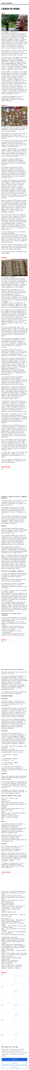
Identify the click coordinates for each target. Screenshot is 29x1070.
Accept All (14, 1059)
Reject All (14, 1067)
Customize (14, 1063)
